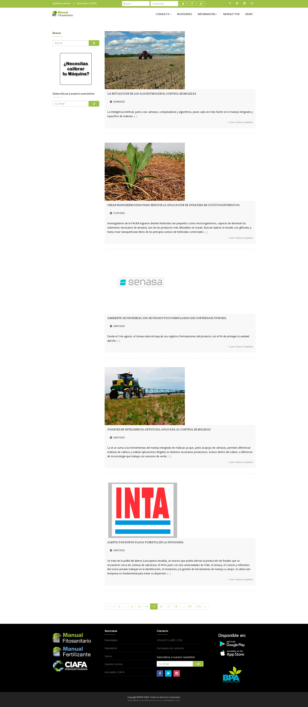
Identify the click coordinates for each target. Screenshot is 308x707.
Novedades (184, 14)
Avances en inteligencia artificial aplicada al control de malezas (159, 429)
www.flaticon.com (156, 700)
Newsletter (231, 14)
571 (190, 606)
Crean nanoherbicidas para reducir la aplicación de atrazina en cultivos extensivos (173, 205)
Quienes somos (114, 664)
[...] (135, 116)
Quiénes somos (61, 3)
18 (175, 606)
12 (131, 606)
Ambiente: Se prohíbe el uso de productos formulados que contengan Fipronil (167, 318)
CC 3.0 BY (177, 700)
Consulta (162, 14)
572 (198, 606)
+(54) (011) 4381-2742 (169, 640)
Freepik (142, 700)
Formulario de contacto (170, 648)
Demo (249, 14)
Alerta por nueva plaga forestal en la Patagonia (145, 542)
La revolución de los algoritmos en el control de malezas (151, 93)
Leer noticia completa (241, 122)
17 (168, 606)
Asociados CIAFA (87, 3)
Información (206, 14)
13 (139, 606)
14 (146, 606)
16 (161, 606)
